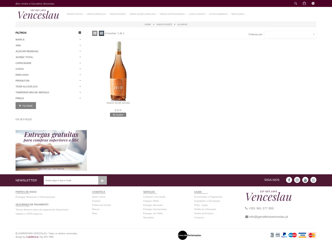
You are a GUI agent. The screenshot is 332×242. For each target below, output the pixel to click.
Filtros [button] (21, 32)
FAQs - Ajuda (201, 205)
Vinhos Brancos (96, 14)
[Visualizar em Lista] (101, 33)
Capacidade (23, 63)
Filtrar (27, 106)
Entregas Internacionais (155, 209)
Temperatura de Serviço (32, 92)
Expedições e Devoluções (207, 201)
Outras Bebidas (218, 14)
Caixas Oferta (197, 14)
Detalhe (119, 115)
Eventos (96, 201)
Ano (18, 45)
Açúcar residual (27, 51)
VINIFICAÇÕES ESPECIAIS (142, 14)
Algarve (182, 24)
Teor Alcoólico (27, 86)
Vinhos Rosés (117, 14)
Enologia (22, 74)
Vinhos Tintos (74, 14)
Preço (20, 98)
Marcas (96, 209)
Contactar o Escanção (154, 197)
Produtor (22, 80)
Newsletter (148, 217)
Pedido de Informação (205, 209)
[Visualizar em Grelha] (94, 33)
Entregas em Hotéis (153, 213)
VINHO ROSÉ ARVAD (118, 103)
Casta (20, 69)
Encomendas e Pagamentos (208, 197)
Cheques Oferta (151, 201)
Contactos (199, 217)
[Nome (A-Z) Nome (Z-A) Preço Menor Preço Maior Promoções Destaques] (290, 34)
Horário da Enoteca (203, 213)
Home (148, 24)
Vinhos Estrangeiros (172, 14)
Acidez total (24, 57)
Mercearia (237, 14)
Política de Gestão (101, 205)
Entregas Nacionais (153, 205)
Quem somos (99, 197)
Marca (20, 39)
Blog (94, 213)
